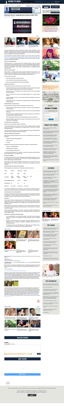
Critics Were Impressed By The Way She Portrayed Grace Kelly (33, 240)
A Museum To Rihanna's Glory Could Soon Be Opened (50, 82)
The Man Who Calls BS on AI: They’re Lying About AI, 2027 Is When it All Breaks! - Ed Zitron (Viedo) (50, 249)
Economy (13, 3)
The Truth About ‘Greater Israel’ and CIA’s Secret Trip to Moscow (50, 245)
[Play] (51, 20)
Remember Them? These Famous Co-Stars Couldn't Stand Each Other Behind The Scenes (50, 48)
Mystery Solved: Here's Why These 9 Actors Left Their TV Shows (34, 330)
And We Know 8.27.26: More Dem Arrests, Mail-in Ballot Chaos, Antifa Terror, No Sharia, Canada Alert (50, 253)
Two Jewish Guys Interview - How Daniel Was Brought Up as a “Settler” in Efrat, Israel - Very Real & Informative (50, 293)
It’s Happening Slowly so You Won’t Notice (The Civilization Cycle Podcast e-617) (50, 290)
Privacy (26, 388)
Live (40, 3)
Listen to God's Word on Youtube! (51, 28)
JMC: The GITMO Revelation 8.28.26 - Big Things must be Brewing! (50, 206)
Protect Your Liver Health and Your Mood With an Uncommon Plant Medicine (50, 303)
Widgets (54, 388)
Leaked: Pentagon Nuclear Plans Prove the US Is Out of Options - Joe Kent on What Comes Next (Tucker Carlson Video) (50, 199)
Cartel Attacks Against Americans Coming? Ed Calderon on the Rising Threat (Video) (51, 171)
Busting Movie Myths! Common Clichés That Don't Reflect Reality (50, 60)
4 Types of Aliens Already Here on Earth (49, 300)
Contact (23, 388)
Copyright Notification (40, 388)
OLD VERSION (55, 7)
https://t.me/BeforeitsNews (47, 99)
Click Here (13, 262)
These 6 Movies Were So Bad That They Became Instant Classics (33, 251)
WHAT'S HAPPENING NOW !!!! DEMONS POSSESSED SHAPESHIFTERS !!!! (50, 135)
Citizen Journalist (27, 262)
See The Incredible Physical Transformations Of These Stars (22, 330)
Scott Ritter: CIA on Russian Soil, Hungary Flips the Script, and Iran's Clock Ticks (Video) (50, 258)
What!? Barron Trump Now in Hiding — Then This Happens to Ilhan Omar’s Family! (50, 149)
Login (55, 1)
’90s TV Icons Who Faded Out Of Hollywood (50, 70)
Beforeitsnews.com (12, 5)
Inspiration (37, 3)
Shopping (52, 3)
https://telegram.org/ (55, 95)
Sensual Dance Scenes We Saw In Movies (55, 220)
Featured (9, 3)
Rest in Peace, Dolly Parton (47, 287)
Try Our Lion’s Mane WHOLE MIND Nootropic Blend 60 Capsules (15, 270)
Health (16, 3)
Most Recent (49, 3)
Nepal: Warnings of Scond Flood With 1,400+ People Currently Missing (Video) (50, 174)
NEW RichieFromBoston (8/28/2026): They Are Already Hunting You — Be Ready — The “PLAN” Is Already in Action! (50, 142)
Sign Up (58, 1)
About (9, 388)
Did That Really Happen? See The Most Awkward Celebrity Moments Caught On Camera (22, 318)
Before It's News (14, 1)
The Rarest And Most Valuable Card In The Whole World (21, 240)
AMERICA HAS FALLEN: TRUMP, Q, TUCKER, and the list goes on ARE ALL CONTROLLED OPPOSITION (49, 152)
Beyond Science (20, 3)
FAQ (20, 388)
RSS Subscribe (49, 388)
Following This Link (8, 296)
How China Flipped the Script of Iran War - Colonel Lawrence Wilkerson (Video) (50, 242)
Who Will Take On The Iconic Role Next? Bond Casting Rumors (34, 318)
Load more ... (22, 374)
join (9, 258)
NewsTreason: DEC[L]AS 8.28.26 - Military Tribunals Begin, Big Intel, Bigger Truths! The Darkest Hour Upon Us (50, 156)
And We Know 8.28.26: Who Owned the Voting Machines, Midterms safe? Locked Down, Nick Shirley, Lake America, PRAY (51, 132)
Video (42, 3)
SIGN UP (46, 110)
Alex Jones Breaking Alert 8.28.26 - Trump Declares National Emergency (50, 146)
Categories (56, 3)
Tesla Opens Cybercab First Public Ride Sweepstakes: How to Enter (50, 310)
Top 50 (45, 3)
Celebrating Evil (46, 312)
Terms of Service (32, 388)
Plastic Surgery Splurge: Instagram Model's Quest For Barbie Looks (21, 251)
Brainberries (6, 238)
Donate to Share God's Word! (51, 31)
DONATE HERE (46, 7)
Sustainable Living (32, 3)
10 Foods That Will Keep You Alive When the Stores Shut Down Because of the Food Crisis (50, 284)
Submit (51, 119)
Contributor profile (13, 11)
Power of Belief (26, 3)
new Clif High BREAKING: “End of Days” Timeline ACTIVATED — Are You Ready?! (50, 139)
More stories (18, 11)
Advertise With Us (14, 388)
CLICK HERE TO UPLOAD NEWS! (55, 12)
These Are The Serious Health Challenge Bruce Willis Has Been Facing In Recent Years (50, 276)
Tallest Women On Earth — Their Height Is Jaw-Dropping (10, 240)
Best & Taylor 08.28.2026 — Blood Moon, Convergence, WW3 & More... (50, 178)
